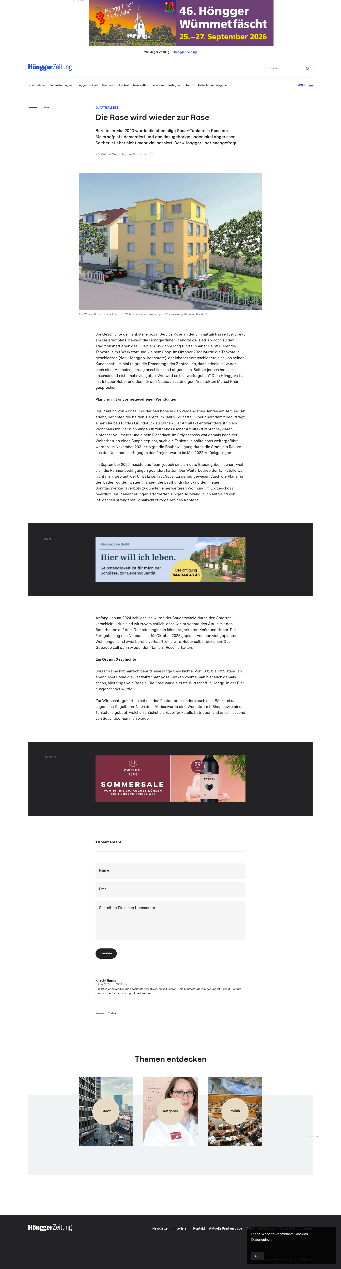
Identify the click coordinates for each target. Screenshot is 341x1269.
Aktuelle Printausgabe (225, 1228)
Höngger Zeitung (185, 52)
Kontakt (199, 1228)
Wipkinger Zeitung (156, 52)
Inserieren (180, 1228)
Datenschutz (262, 1240)
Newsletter (160, 1228)
